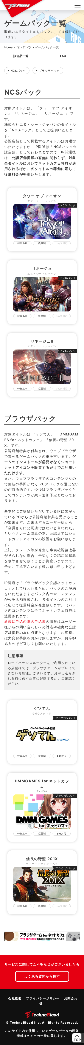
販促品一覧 (20, 56)
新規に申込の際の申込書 (25, 621)
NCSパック (18, 70)
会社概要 (15, 998)
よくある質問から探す (42, 976)
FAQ (63, 56)
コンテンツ (23, 47)
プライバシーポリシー (43, 998)
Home (8, 47)
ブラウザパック (49, 70)
